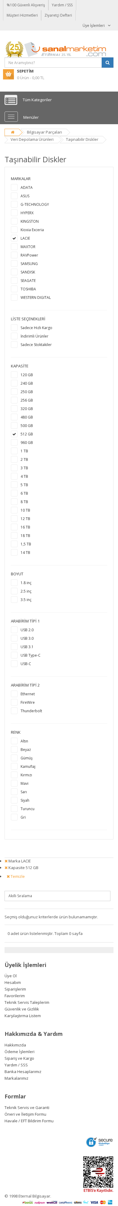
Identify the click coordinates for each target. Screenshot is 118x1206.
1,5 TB (26, 544)
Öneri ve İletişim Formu (25, 1114)
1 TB (24, 451)
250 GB (27, 391)
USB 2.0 (27, 629)
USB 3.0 (27, 638)
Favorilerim (15, 995)
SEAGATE (28, 280)
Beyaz (26, 749)
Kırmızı (26, 775)
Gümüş (27, 758)
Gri (23, 817)
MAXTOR (28, 246)
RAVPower (29, 255)
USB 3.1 (27, 646)
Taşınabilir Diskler (82, 139)
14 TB (25, 552)
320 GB (27, 408)
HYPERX (27, 212)
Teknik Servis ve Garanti (27, 1107)
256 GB (27, 400)
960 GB (27, 442)
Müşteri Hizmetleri (22, 15)
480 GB (27, 417)
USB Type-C (31, 655)
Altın (24, 741)
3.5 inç (26, 599)
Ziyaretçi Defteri (58, 15)
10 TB (25, 510)
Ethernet (28, 694)
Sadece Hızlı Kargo (36, 327)
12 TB (25, 518)
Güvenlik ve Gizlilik (22, 1009)
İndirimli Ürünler (34, 336)
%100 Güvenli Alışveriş (26, 5)
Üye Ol (11, 975)
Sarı (24, 791)
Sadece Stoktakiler (36, 344)
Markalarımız (16, 1078)
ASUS (25, 196)
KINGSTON (30, 221)
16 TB (25, 527)
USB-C (26, 663)
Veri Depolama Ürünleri (32, 139)
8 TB (24, 501)
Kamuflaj (28, 766)
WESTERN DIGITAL (36, 297)
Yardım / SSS (62, 5)
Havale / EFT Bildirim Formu (29, 1121)
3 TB (24, 467)
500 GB (27, 425)
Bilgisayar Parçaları (44, 132)
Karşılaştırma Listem (23, 1015)
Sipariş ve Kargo (19, 1058)
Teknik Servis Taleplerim (27, 1002)
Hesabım (13, 982)
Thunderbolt (31, 710)
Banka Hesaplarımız (23, 1071)
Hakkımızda (15, 1045)
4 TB (24, 476)
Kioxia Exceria (32, 229)
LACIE (25, 238)
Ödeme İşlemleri (19, 1051)
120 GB (27, 374)
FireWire (28, 702)
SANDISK (28, 272)
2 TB (24, 459)
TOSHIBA (28, 289)
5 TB (24, 484)
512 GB (27, 434)
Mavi (24, 783)
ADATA (27, 187)
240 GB (27, 383)
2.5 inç (26, 591)
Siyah (25, 800)
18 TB (25, 535)
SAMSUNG (29, 263)
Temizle (17, 876)
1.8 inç (26, 582)
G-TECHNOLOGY (35, 204)
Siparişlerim (15, 989)
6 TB (24, 493)
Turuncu (27, 808)
